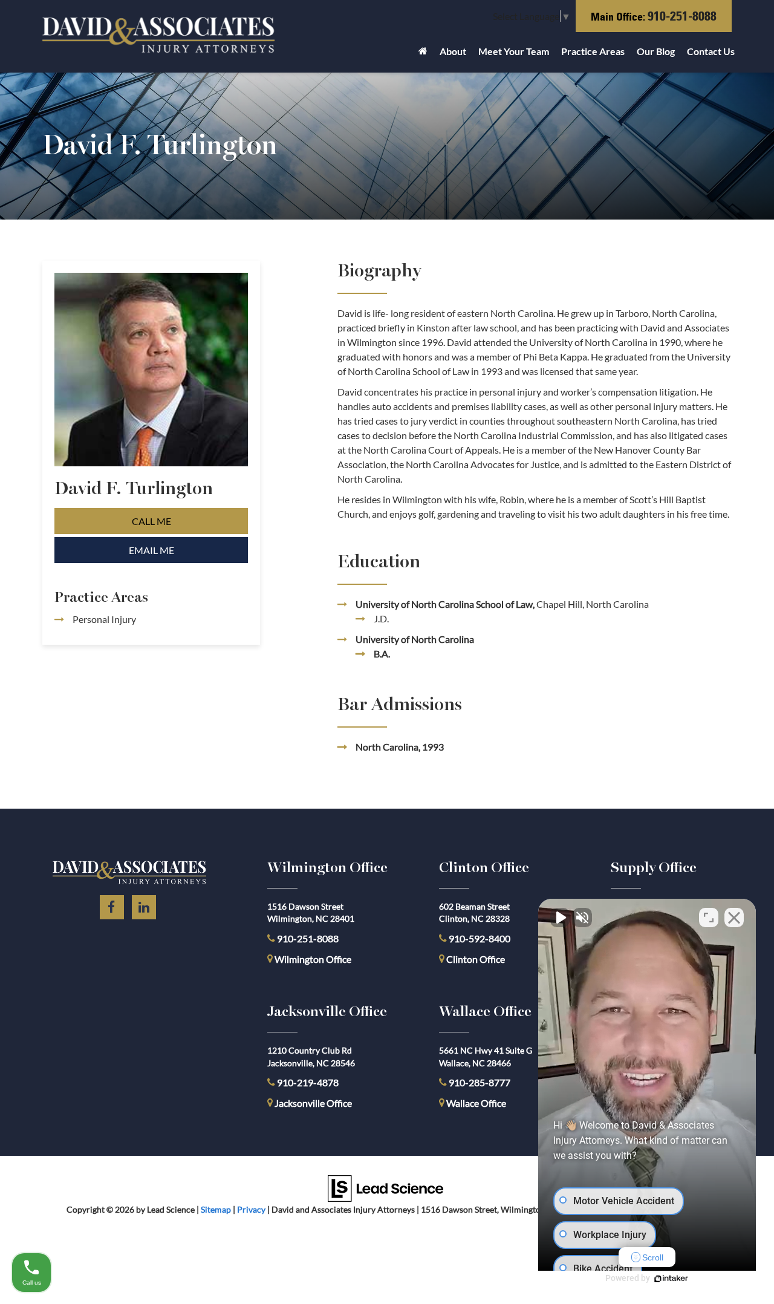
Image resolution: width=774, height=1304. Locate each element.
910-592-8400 (479, 938)
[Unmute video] (560, 917)
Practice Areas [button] (593, 51)
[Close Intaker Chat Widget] (734, 917)
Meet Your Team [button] (513, 51)
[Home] (423, 54)
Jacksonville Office (313, 1103)
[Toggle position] (708, 917)
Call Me (151, 521)
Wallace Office (476, 1103)
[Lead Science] (385, 1187)
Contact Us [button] (711, 51)
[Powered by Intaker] (671, 1278)
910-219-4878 (308, 1082)
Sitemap (216, 1209)
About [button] (453, 51)
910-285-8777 (478, 1082)
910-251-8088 (682, 16)
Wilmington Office (313, 959)
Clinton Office (475, 959)
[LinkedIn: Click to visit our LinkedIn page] (144, 905)
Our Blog (656, 51)
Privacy (251, 1209)
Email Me (151, 550)
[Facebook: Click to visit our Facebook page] (112, 905)
